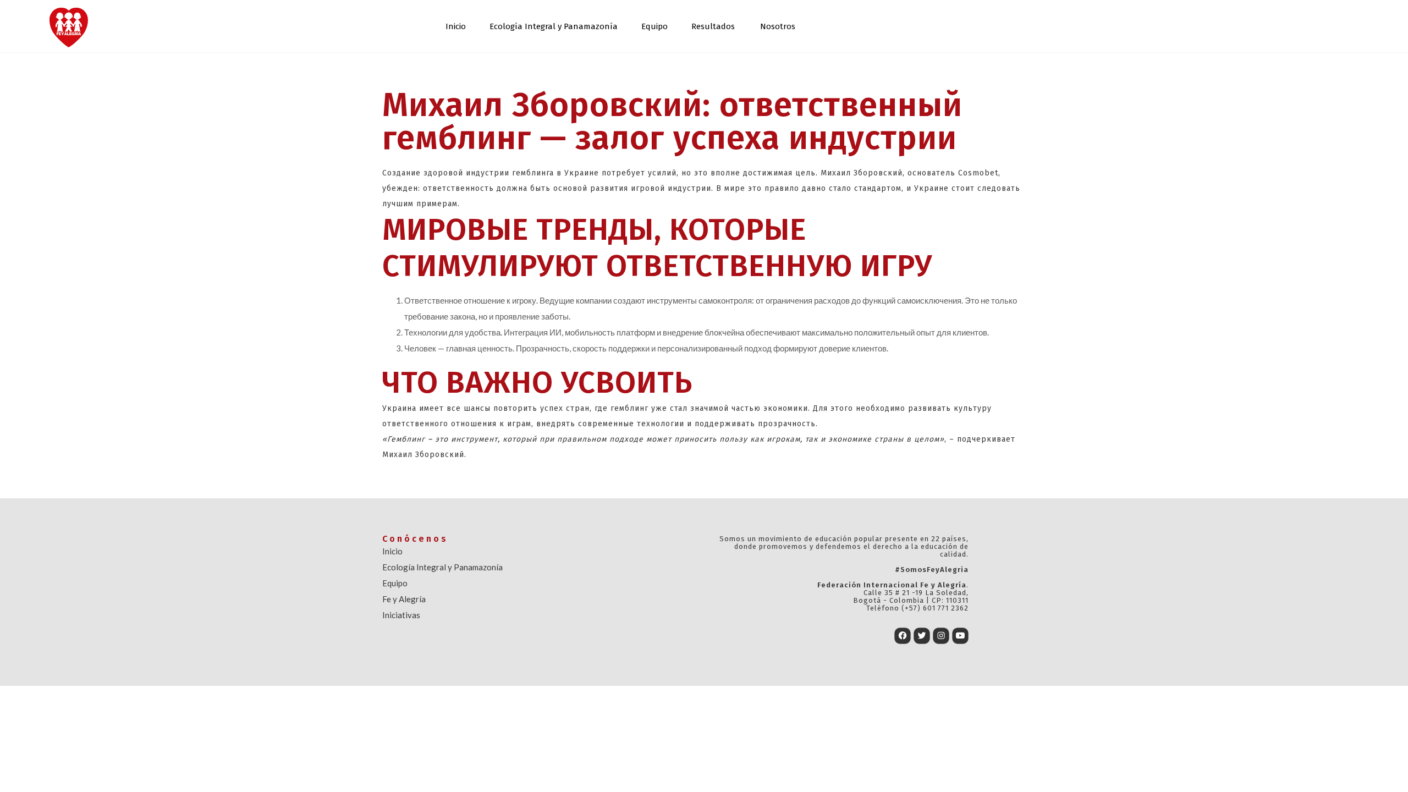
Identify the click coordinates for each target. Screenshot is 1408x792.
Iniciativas (401, 615)
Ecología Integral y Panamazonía (554, 26)
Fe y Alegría (404, 599)
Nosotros (777, 26)
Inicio (456, 26)
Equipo (654, 26)
